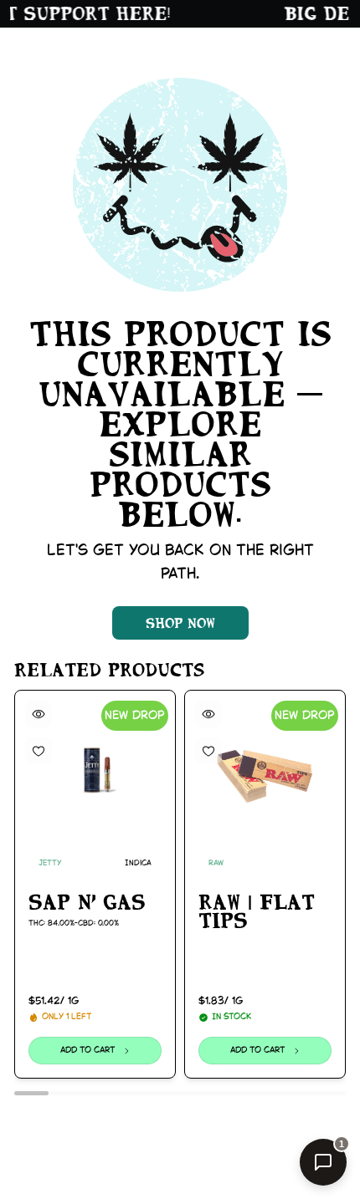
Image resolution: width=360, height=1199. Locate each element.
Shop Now (180, 623)
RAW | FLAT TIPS (256, 912)
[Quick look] (38, 714)
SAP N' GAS (87, 902)
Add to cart (87, 1050)
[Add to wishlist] (38, 750)
